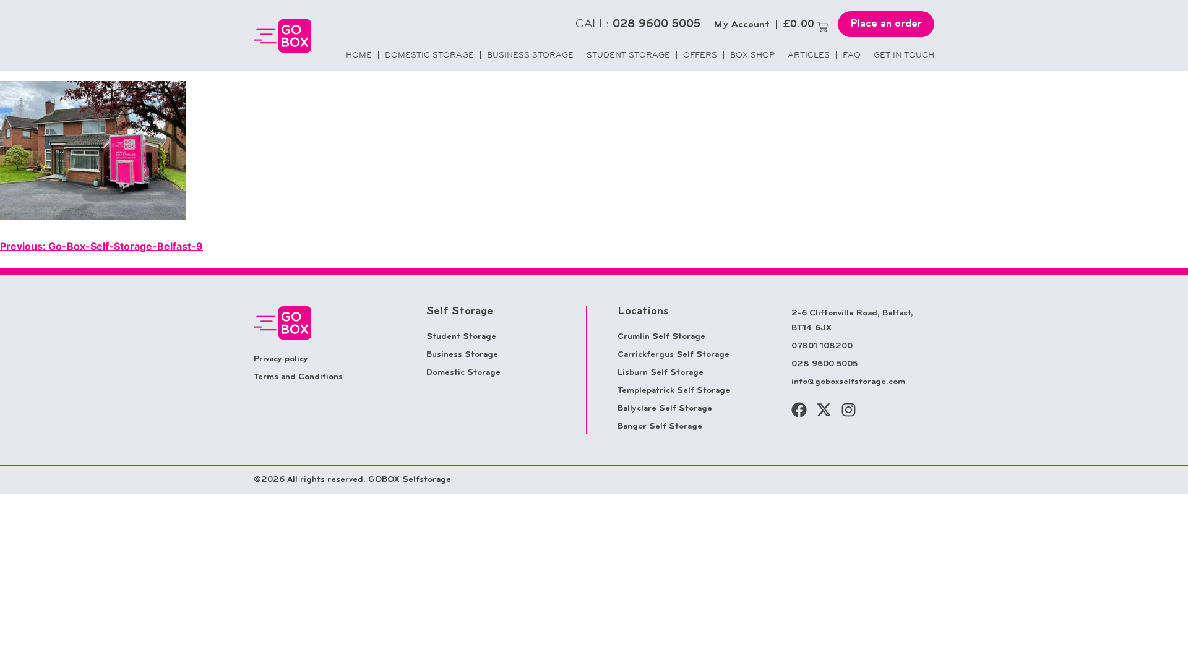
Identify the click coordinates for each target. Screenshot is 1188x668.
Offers (700, 54)
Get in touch (904, 54)
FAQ (852, 54)
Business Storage (530, 54)
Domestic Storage (429, 54)
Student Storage (628, 54)
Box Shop (752, 54)
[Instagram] (848, 409)
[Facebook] (799, 409)
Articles (809, 54)
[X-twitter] (824, 409)
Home (359, 54)
